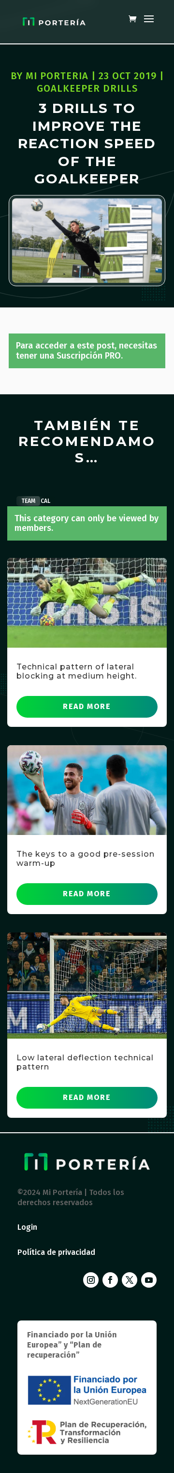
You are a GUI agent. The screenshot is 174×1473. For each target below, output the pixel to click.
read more (87, 706)
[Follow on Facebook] (110, 1280)
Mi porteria (57, 76)
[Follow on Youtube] (149, 1280)
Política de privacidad (56, 1252)
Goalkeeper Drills (87, 88)
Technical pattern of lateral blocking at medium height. (76, 671)
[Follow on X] (129, 1280)
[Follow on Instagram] (91, 1280)
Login (27, 1227)
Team (28, 501)
